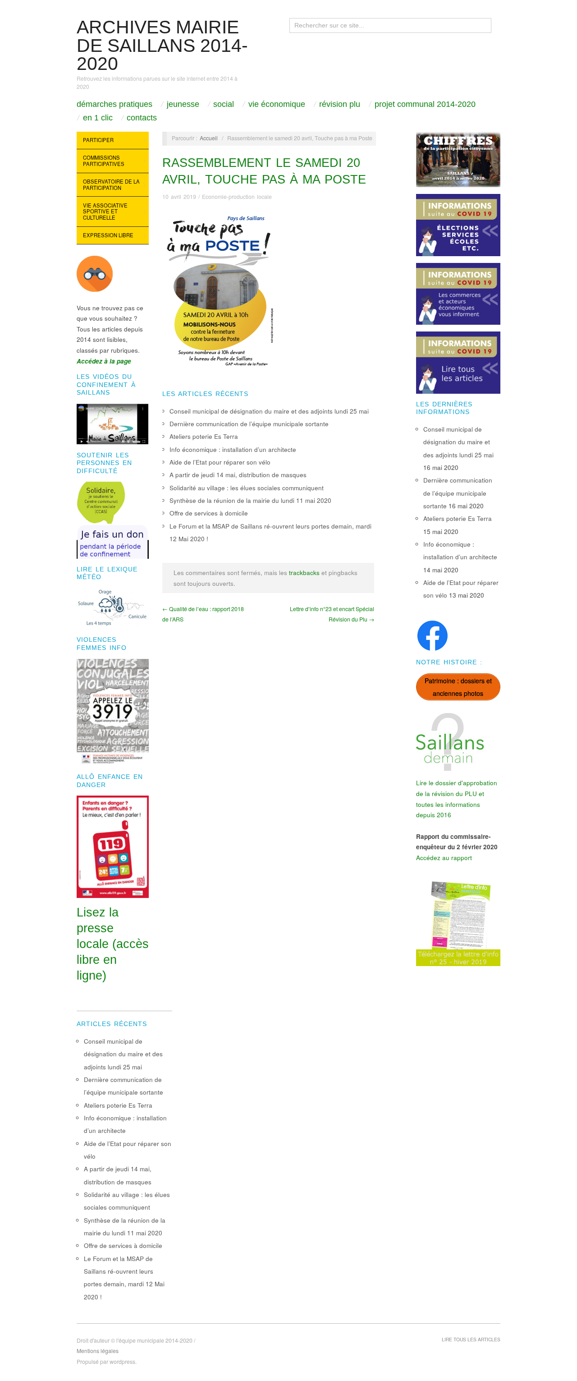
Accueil (209, 138)
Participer (98, 139)
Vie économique (276, 104)
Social (223, 104)
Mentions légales (98, 1351)
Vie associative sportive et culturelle (105, 211)
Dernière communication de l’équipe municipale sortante (249, 423)
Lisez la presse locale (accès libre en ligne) (113, 944)
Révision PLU (339, 104)
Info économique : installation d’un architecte (232, 449)
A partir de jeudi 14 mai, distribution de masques (238, 474)
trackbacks (304, 572)
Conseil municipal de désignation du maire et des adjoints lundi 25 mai (269, 411)
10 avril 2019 (179, 197)
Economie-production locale (237, 197)
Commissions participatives (103, 160)
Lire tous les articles (471, 1339)
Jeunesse (183, 104)
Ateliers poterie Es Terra (203, 436)
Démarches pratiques (114, 104)
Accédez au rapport (444, 857)
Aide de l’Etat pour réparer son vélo (219, 462)
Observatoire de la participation (111, 184)
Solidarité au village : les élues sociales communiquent (246, 487)
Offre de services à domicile (208, 513)
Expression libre (108, 235)
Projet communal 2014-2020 (425, 104)
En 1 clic (98, 118)
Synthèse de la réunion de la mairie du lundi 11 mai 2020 (250, 500)
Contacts (142, 118)
